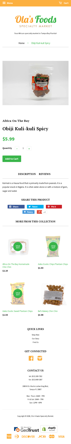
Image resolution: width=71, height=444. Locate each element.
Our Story (35, 338)
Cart (66, 2)
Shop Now (35, 335)
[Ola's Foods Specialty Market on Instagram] (39, 359)
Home (21, 43)
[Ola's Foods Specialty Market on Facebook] (31, 359)
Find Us (35, 342)
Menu (9, 2)
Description (27, 174)
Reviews (45, 174)
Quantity (7, 148)
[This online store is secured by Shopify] (48, 431)
